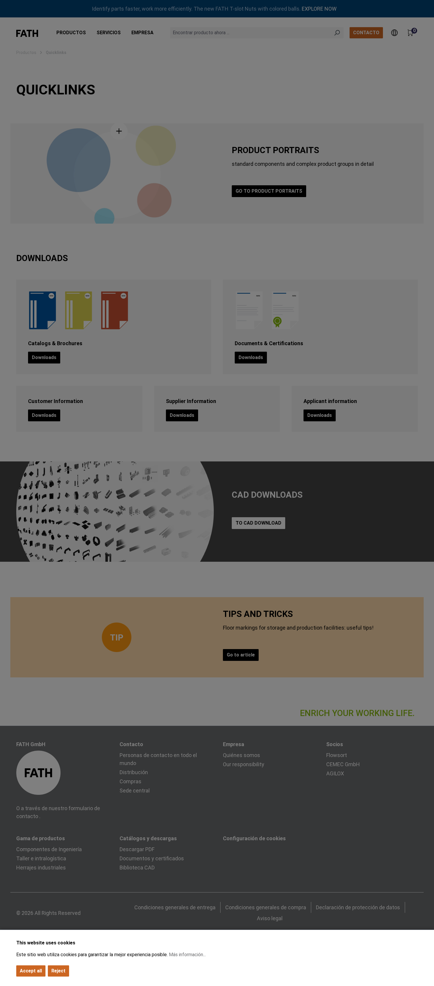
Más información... (187, 954)
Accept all (31, 971)
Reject (58, 971)
